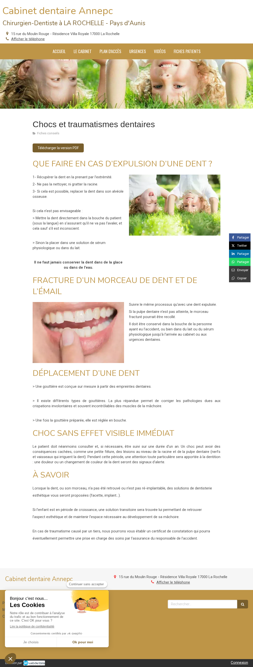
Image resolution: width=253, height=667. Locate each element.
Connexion (239, 662)
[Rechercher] (242, 604)
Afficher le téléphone (28, 39)
